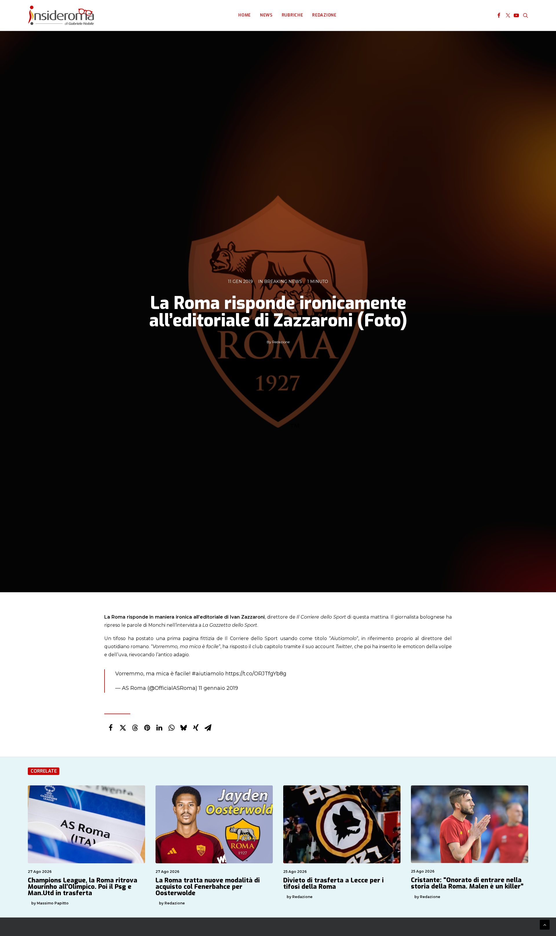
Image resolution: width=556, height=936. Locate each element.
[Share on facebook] (110, 728)
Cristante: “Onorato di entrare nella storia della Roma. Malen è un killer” (467, 883)
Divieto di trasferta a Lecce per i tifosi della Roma (333, 883)
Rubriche (292, 15)
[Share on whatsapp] (171, 728)
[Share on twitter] (123, 728)
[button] (498, 15)
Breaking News (283, 281)
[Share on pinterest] (147, 728)
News (266, 15)
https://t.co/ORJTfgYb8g (255, 673)
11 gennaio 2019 (218, 688)
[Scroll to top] (545, 924)
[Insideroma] (61, 15)
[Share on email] (208, 728)
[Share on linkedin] (159, 728)
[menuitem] (244, 15)
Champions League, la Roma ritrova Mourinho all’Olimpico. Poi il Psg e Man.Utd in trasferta (82, 886)
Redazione (324, 15)
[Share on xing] (196, 728)
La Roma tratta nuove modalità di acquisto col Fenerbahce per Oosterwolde (208, 886)
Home (244, 15)
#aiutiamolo (208, 673)
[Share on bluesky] (183, 728)
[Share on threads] (135, 728)
